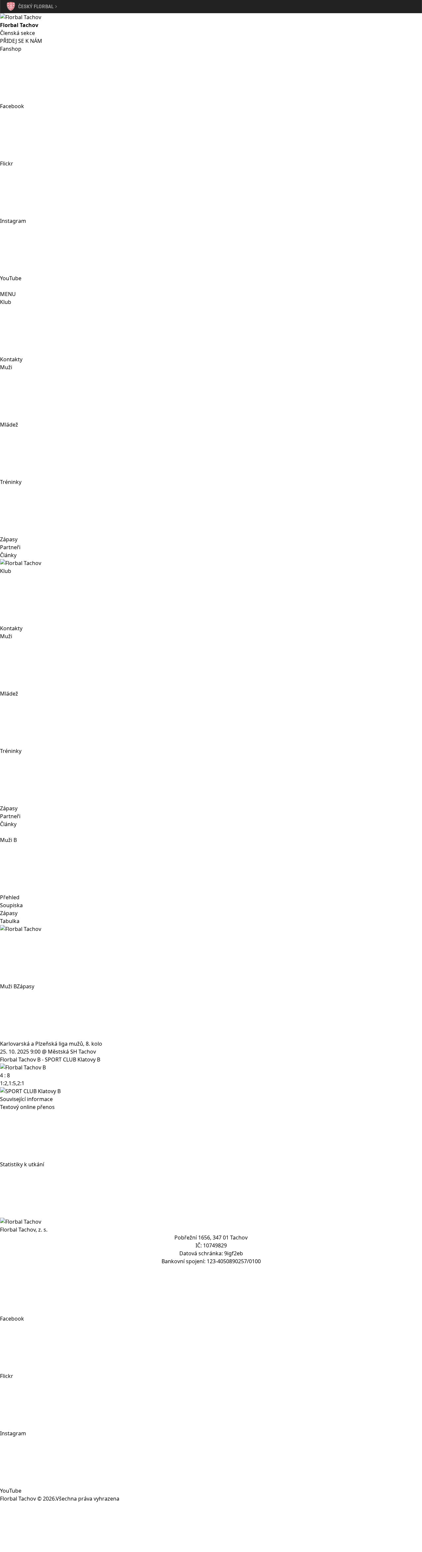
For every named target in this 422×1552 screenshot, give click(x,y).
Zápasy (8, 539)
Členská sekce (17, 33)
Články (8, 555)
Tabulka (9, 921)
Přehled (9, 897)
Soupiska (11, 905)
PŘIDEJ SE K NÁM (21, 41)
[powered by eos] (211, 1527)
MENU (8, 294)
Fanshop (10, 48)
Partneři (10, 547)
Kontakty (11, 359)
